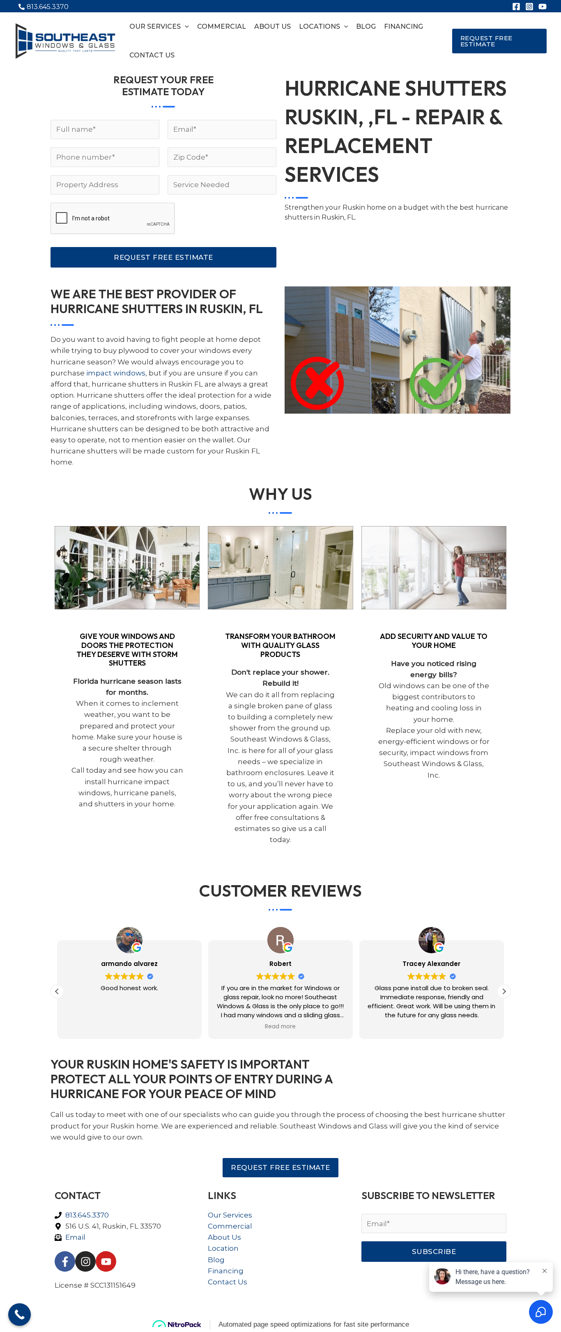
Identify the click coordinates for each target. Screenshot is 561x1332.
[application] (185, 26)
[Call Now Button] (19, 1314)
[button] (499, 41)
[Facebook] (516, 6)
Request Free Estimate (163, 257)
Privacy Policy (274, 1301)
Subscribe (434, 1251)
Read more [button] (280, 1026)
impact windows (115, 373)
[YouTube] (542, 6)
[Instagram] (529, 6)
